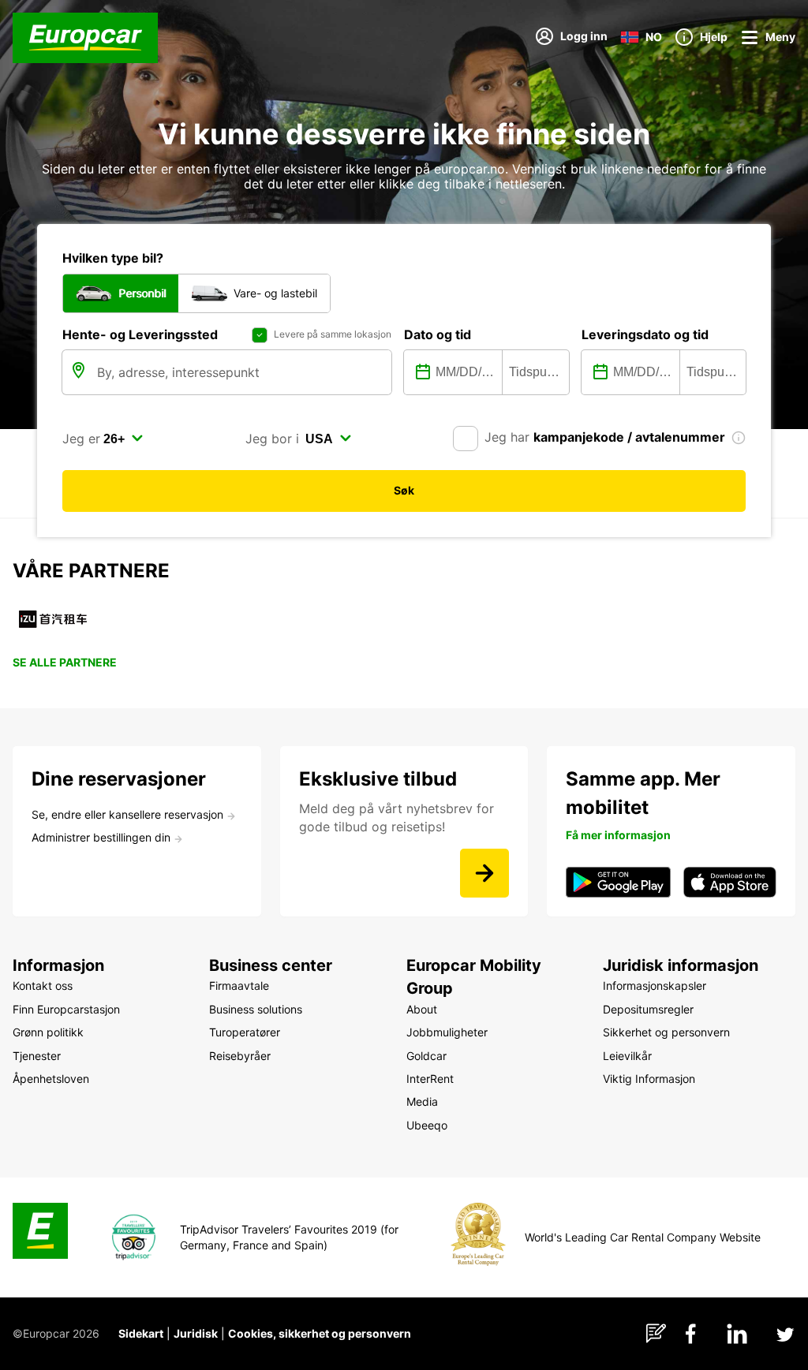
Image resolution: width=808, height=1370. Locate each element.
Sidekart (140, 1333)
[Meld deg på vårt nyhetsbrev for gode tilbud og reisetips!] (484, 873)
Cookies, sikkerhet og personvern (319, 1333)
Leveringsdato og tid (645, 334)
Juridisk (196, 1333)
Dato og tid (437, 334)
